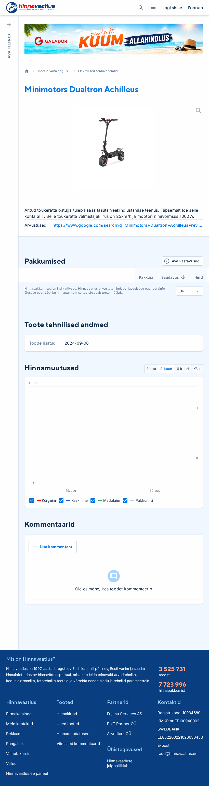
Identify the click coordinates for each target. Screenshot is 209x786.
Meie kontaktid (19, 723)
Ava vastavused (186, 261)
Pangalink (15, 743)
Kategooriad (153, 8)
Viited (11, 763)
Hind (198, 277)
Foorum (195, 7)
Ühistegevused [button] (124, 749)
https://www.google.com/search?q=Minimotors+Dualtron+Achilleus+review (128, 225)
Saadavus (170, 277)
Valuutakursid (18, 753)
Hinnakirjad (67, 713)
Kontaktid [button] (169, 702)
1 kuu (151, 369)
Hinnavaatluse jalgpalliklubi (120, 763)
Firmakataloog (19, 713)
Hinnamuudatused (73, 733)
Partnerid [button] (117, 702)
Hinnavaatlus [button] (21, 702)
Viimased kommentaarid (78, 743)
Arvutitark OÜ (119, 733)
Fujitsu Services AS (124, 713)
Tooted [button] (65, 702)
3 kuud (166, 369)
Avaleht (27, 71)
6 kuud (183, 369)
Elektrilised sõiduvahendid (97, 71)
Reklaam (13, 733)
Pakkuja (146, 277)
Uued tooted (68, 723)
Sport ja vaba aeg (50, 71)
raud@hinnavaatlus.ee (178, 753)
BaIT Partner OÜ (121, 723)
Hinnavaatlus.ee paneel (27, 773)
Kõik (197, 369)
